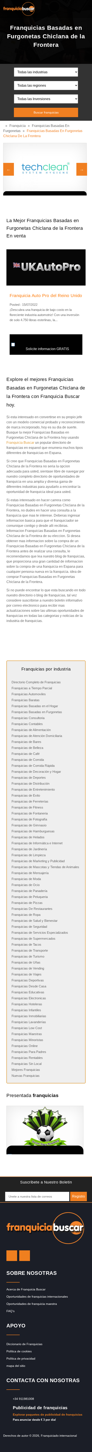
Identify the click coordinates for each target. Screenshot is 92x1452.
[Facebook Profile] (24, 1255)
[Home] (4, 126)
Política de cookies (19, 1351)
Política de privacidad (20, 1358)
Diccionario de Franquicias (24, 1344)
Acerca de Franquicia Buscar (26, 1289)
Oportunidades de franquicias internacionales (37, 1296)
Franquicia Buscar (20, 442)
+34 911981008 (23, 1398)
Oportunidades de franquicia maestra (31, 1304)
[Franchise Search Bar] (75, 8)
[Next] (81, 169)
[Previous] (8, 169)
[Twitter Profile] (11, 1255)
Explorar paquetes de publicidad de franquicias (47, 1414)
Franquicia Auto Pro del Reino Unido (46, 295)
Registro (78, 1196)
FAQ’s (10, 1311)
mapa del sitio (15, 1365)
